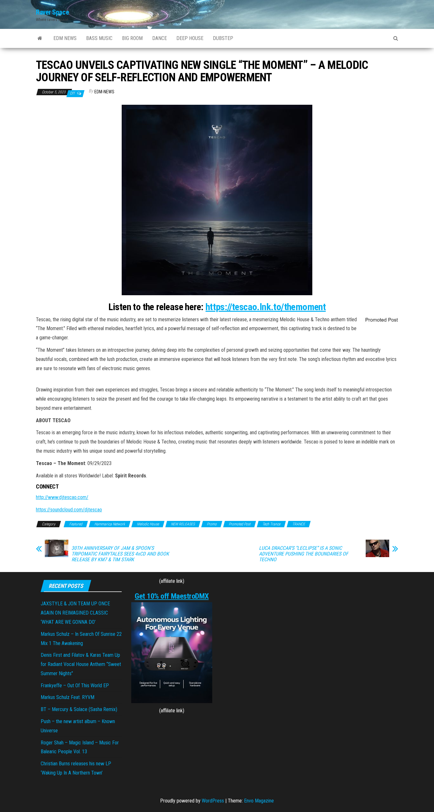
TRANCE (298, 524)
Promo (212, 524)
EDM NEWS (65, 38)
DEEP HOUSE (189, 38)
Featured (75, 524)
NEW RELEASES (183, 524)
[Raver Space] (40, 38)
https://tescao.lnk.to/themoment (266, 306)
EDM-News (104, 91)
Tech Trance (271, 524)
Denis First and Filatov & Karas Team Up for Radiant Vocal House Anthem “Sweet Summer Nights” (81, 664)
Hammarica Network (109, 524)
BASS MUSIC (99, 38)
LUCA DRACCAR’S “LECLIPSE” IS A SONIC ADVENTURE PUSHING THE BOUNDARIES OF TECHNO (303, 553)
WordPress (213, 801)
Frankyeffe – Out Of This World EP (75, 685)
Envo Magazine (259, 801)
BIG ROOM (132, 38)
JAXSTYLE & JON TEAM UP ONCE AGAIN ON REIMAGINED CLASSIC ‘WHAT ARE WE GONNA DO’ (75, 613)
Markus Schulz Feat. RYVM (67, 697)
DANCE (159, 38)
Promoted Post (239, 524)
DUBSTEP (223, 38)
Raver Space (52, 12)
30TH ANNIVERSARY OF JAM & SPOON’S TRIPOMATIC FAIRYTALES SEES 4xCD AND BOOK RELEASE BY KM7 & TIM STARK (120, 553)
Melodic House (148, 524)
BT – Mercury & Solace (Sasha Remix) (79, 709)
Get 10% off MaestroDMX (171, 596)
